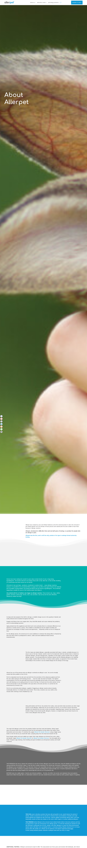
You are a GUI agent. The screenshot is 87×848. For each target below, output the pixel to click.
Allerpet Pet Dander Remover (42, 732)
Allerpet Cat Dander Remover (41, 738)
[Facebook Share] (1, 416)
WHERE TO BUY (76, 2)
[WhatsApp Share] (1, 429)
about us (32, 2)
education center (41, 2)
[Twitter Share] (1, 421)
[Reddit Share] (1, 427)
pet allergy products (53, 2)
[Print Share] (1, 432)
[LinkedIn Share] (1, 424)
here (71, 828)
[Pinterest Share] (1, 419)
